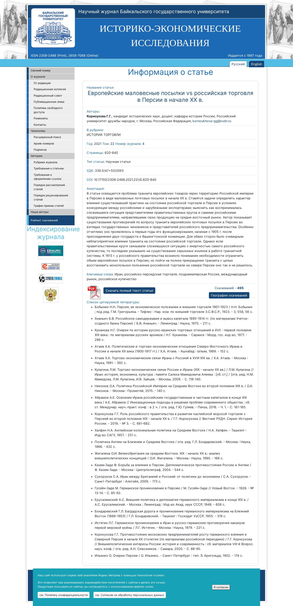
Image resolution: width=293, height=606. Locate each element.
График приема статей (49, 205)
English (256, 64)
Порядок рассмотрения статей (49, 187)
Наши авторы (40, 212)
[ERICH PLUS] (50, 250)
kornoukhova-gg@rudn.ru (212, 121)
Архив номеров (44, 143)
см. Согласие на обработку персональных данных (129, 595)
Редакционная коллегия (50, 89)
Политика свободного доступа (48, 110)
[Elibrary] (51, 266)
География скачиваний (229, 295)
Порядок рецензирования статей (51, 197)
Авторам (36, 155)
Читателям (38, 130)
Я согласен (221, 587)
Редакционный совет (48, 95)
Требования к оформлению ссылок (47, 176)
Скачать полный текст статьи (129, 291)
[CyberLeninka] (50, 278)
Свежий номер (40, 70)
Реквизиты (41, 118)
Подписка (40, 149)
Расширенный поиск (47, 137)
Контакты (40, 124)
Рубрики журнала (45, 162)
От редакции (42, 83)
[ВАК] (50, 295)
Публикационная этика (49, 101)
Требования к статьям (49, 168)
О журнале (38, 76)
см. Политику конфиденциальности (63, 595)
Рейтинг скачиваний (44, 220)
